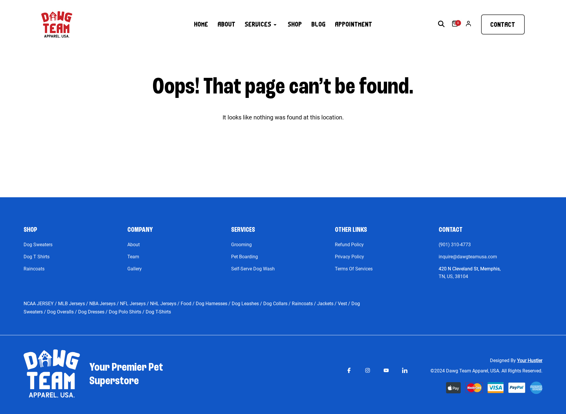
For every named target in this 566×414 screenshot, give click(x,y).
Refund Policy (349, 244)
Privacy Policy (349, 256)
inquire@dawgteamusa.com (468, 256)
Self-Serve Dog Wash (253, 269)
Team (133, 256)
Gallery (134, 269)
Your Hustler (529, 360)
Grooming (241, 244)
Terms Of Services (354, 269)
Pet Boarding (244, 256)
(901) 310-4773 (455, 244)
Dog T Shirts (37, 256)
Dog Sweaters (38, 244)
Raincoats (34, 269)
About (133, 244)
